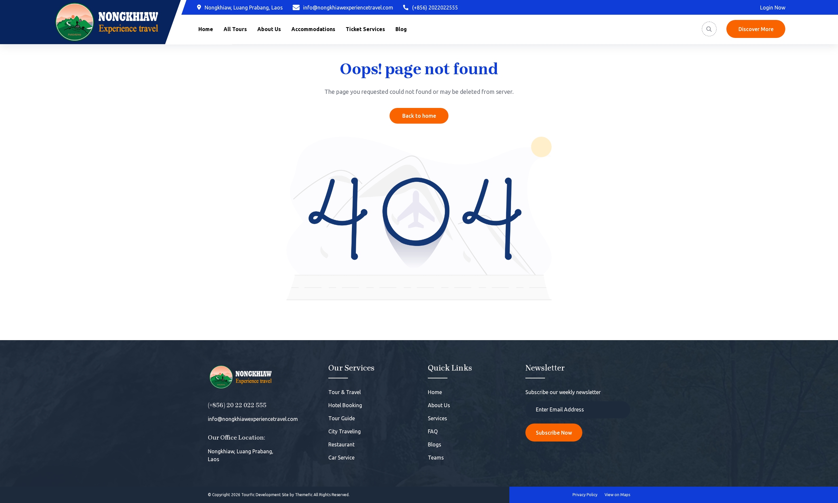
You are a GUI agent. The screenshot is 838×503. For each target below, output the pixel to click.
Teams (436, 457)
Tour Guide (341, 418)
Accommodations (313, 29)
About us (269, 29)
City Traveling (344, 431)
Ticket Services (365, 29)
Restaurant (341, 444)
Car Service (341, 457)
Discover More (756, 29)
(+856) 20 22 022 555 (237, 405)
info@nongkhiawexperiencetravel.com (253, 419)
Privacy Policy (585, 495)
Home (205, 29)
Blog (401, 29)
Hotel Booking (345, 405)
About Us (439, 405)
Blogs (434, 444)
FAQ (433, 431)
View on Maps (617, 495)
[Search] (709, 29)
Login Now (772, 7)
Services (437, 418)
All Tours (235, 29)
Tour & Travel (344, 392)
